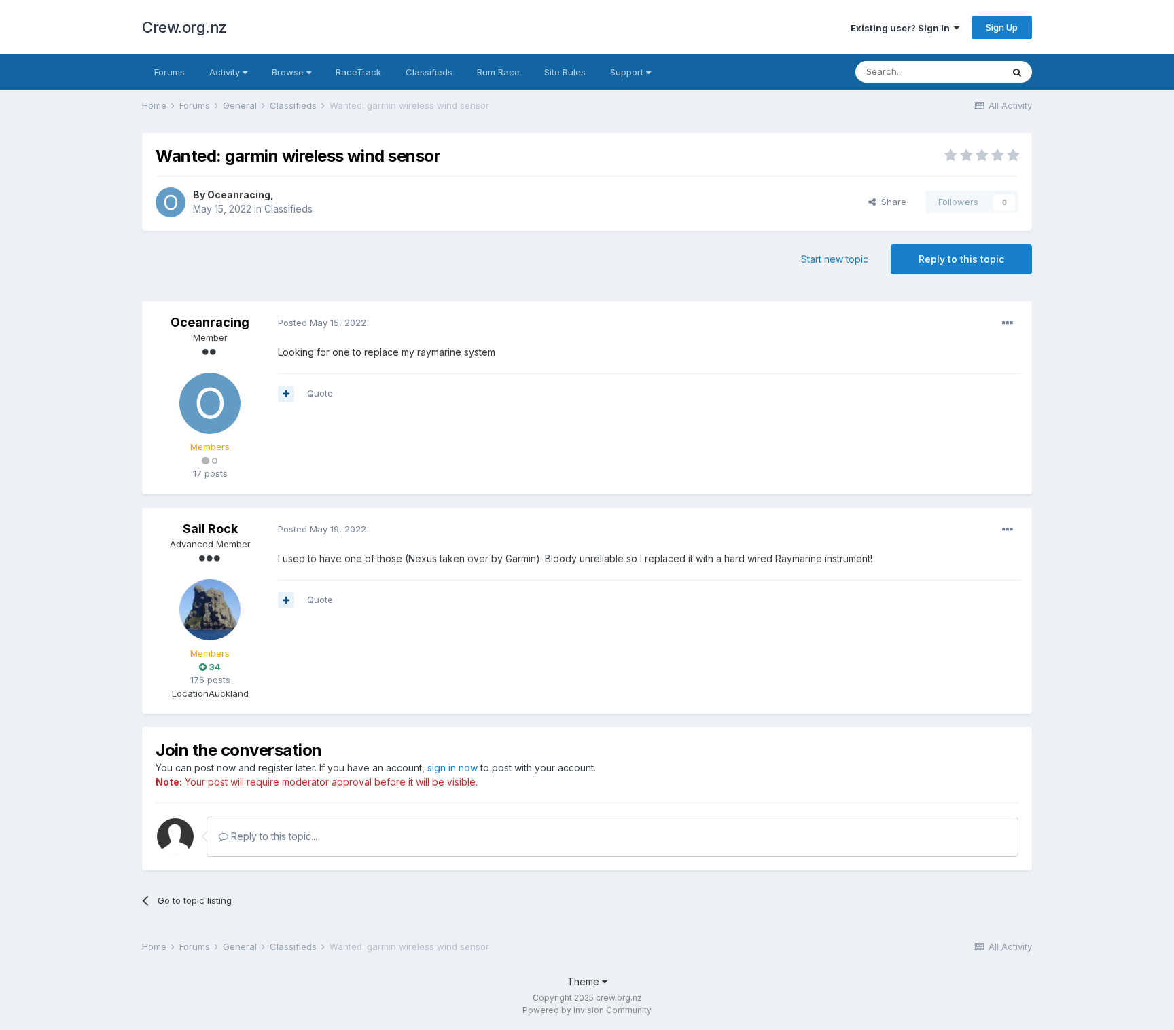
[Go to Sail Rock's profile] (210, 609)
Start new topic (834, 259)
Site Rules (565, 72)
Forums (169, 72)
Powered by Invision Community (587, 1010)
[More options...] (1007, 323)
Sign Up (1002, 27)
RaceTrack (358, 72)
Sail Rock (210, 528)
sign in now (452, 767)
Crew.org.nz (184, 27)
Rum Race (498, 72)
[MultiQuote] (286, 394)
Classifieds (429, 72)
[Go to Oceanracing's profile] (170, 202)
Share (891, 201)
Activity (226, 72)
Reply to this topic (961, 259)
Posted (322, 322)
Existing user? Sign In (902, 27)
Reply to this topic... (272, 836)
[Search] (1017, 72)
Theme (584, 981)
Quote (320, 393)
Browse (289, 72)
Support (628, 72)
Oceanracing (238, 194)
